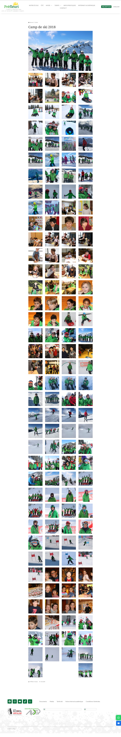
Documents (43, 701)
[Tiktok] (25, 701)
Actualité (43, 681)
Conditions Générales (93, 701)
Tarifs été (60, 701)
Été (42, 5)
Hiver (48, 5)
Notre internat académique (74, 701)
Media (52, 701)
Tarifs (57, 5)
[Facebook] (10, 701)
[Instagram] (15, 701)
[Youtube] (20, 701)
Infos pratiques (70, 5)
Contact (63, 8)
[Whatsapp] (30, 701)
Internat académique (86, 5)
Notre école (34, 5)
